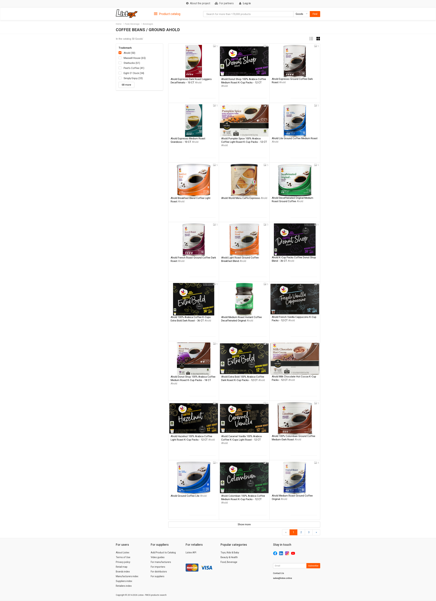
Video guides (158, 557)
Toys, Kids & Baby (230, 552)
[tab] (167, 13)
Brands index (123, 571)
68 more (126, 84)
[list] (311, 39)
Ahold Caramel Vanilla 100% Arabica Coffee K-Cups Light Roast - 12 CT (241, 440)
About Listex (122, 552)
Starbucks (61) (132, 62)
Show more (244, 524)
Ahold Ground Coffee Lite (189, 495)
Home (118, 24)
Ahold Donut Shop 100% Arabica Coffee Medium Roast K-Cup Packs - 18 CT (193, 380)
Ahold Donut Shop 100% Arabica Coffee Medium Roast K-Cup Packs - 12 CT (243, 82)
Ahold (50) (129, 52)
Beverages (148, 24)
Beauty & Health (229, 557)
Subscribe (313, 565)
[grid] (318, 39)
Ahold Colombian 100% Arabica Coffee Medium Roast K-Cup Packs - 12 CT (243, 499)
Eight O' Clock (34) (134, 73)
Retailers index (124, 585)
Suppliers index (124, 581)
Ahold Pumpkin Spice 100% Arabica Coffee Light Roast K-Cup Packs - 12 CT (244, 142)
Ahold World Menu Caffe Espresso (244, 198)
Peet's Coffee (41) (134, 68)
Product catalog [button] (169, 14)
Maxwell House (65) (135, 58)
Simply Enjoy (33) (133, 78)
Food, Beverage (132, 24)
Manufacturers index (127, 576)
